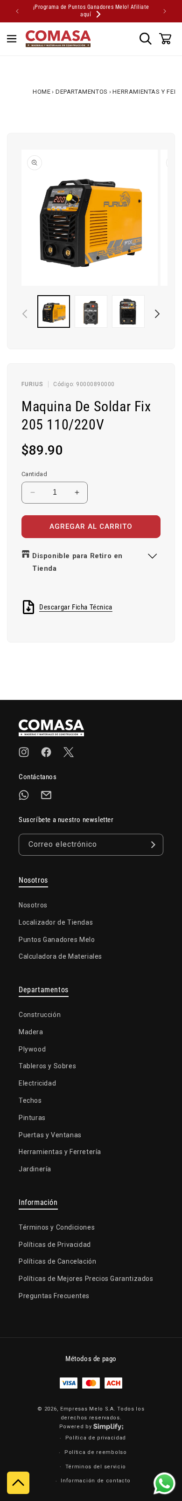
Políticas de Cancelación (57, 1261)
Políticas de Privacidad (55, 1244)
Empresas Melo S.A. (88, 1409)
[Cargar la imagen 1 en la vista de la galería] (53, 311)
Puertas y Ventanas (50, 1135)
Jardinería (35, 1169)
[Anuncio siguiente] (164, 11)
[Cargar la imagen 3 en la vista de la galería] (128, 311)
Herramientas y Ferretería (60, 1151)
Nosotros (33, 905)
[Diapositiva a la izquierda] (24, 314)
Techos (30, 1100)
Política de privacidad (95, 1438)
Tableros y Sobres (47, 1066)
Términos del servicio (95, 1467)
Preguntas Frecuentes (54, 1296)
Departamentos (82, 91)
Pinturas (32, 1117)
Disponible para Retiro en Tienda (77, 562)
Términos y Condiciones (57, 1227)
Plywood (32, 1049)
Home (41, 91)
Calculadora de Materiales (60, 956)
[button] (11, 38)
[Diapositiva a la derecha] (157, 314)
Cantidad (34, 473)
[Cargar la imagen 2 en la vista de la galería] (91, 311)
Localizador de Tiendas (56, 922)
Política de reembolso (95, 1452)
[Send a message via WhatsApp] (164, 1483)
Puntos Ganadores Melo (57, 939)
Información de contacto (95, 1481)
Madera (31, 1032)
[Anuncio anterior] (17, 11)
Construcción (40, 1014)
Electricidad (37, 1083)
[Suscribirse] (152, 845)
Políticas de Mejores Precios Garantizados (86, 1278)
